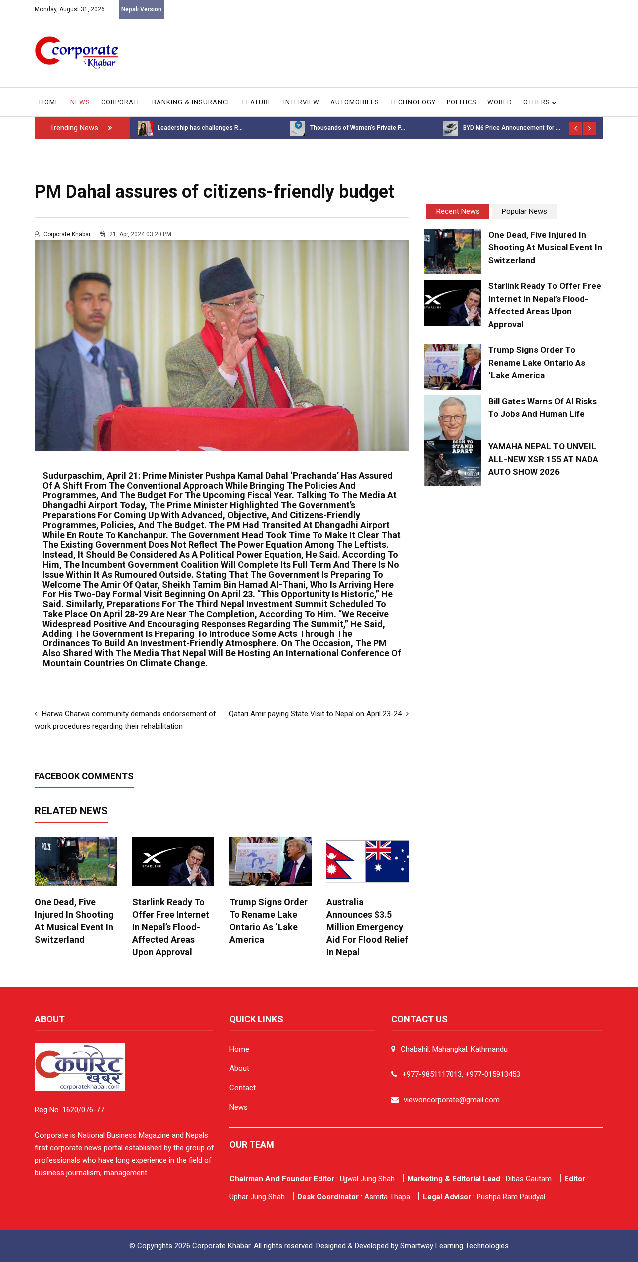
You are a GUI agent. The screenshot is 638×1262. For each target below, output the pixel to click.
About (239, 1068)
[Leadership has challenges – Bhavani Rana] (145, 127)
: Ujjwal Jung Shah (312, 1178)
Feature (257, 102)
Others (537, 102)
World (499, 102)
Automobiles (354, 102)
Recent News (457, 211)
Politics (462, 102)
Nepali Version (141, 9)
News (80, 102)
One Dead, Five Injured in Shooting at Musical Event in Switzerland (545, 247)
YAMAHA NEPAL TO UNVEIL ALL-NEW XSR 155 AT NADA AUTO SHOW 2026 (543, 459)
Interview (301, 102)
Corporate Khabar (67, 234)
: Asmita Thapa (353, 1196)
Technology (413, 102)
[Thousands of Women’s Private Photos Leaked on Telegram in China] (297, 127)
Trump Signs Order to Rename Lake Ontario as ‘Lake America (536, 362)
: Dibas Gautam (479, 1178)
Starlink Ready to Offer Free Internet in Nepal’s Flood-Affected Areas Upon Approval (170, 927)
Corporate (121, 102)
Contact (242, 1087)
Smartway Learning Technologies (454, 1245)
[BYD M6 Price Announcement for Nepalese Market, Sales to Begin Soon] (450, 127)
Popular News (524, 211)
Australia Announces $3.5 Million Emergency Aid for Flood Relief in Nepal (367, 927)
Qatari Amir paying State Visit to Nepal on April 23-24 (316, 713)
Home (49, 102)
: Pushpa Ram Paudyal (484, 1196)
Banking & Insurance (191, 102)
